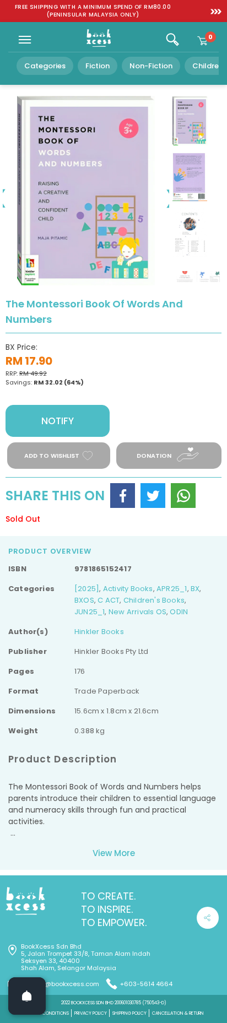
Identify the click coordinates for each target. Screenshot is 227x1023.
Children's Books (154, 600)
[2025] (86, 588)
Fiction (97, 66)
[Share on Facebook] (122, 495)
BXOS (84, 600)
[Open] (27, 996)
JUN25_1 (89, 612)
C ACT (109, 600)
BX (195, 588)
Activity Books (128, 588)
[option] (93, 11)
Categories (45, 66)
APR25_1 (171, 588)
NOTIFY (57, 420)
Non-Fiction (150, 66)
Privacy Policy (90, 1013)
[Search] (172, 40)
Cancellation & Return (178, 1013)
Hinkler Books (99, 631)
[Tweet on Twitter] (152, 495)
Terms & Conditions (46, 1013)
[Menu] (25, 40)
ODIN (179, 612)
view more (114, 853)
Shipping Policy (129, 1013)
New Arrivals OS (137, 612)
